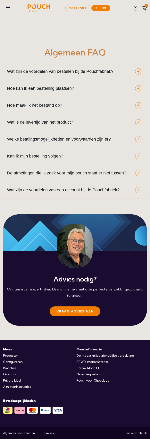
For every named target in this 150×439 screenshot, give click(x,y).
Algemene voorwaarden (19, 433)
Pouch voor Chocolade (93, 380)
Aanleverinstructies (17, 387)
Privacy (49, 433)
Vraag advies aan (75, 311)
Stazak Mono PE (88, 368)
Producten (11, 355)
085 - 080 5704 (100, 8)
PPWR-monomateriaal (93, 362)
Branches (9, 368)
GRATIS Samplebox (77, 8)
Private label (12, 380)
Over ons (10, 374)
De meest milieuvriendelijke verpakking (105, 355)
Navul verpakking (89, 374)
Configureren (13, 362)
